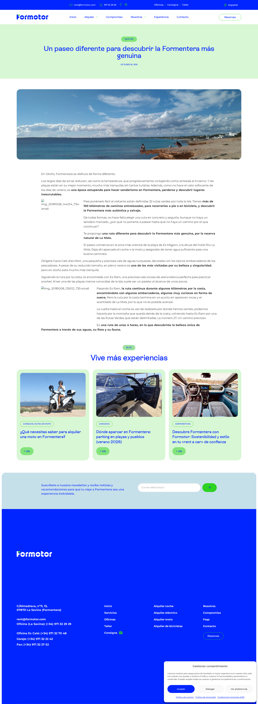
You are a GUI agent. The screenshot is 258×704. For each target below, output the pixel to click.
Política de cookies (185, 697)
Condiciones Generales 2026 (230, 697)
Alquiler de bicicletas (168, 626)
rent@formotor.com (31, 619)
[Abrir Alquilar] (97, 17)
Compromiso (212, 612)
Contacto (209, 626)
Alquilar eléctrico (165, 612)
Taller (108, 626)
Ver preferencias (239, 689)
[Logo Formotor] (32, 17)
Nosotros (209, 606)
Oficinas (109, 619)
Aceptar (181, 689)
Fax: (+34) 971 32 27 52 (33, 644)
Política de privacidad (206, 697)
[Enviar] (209, 487)
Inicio (108, 606)
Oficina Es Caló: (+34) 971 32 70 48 (42, 633)
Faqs (206, 619)
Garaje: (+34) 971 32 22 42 (35, 639)
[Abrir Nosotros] (145, 17)
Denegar (210, 689)
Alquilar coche (163, 606)
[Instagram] (125, 4)
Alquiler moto (163, 619)
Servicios (110, 612)
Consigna (110, 632)
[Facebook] (120, 4)
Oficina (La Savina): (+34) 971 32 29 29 (44, 624)
